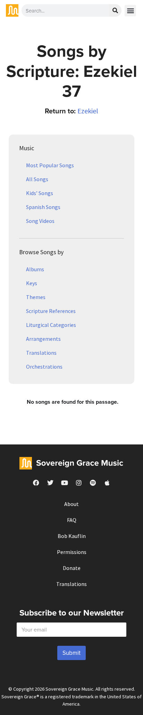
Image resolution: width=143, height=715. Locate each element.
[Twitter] (50, 482)
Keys (31, 283)
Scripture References (51, 310)
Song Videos (40, 220)
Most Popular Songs (50, 165)
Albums (35, 269)
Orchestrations (44, 366)
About (71, 503)
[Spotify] (93, 482)
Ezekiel (87, 110)
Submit (71, 653)
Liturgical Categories (51, 324)
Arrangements (43, 338)
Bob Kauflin (72, 535)
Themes (35, 297)
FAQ (71, 519)
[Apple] (107, 482)
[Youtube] (64, 482)
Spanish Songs (43, 206)
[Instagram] (79, 482)
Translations (41, 352)
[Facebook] (36, 482)
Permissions (71, 551)
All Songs (37, 179)
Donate (72, 567)
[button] (130, 10)
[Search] (115, 10)
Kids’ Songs (39, 193)
